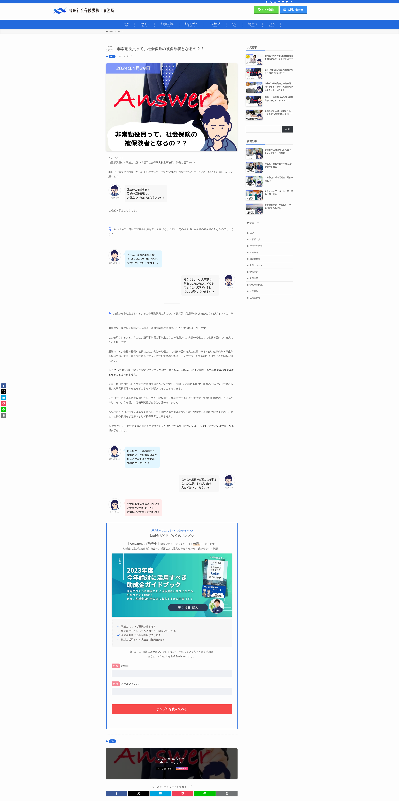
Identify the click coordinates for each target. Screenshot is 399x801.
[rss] (287, 1)
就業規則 (254, 291)
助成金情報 (255, 259)
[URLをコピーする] (227, 793)
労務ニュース (256, 265)
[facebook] (267, 1)
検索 (287, 129)
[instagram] (275, 1)
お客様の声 (255, 239)
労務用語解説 (256, 285)
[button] (116, 793)
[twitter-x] (271, 1)
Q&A (112, 56)
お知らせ (254, 252)
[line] (279, 1)
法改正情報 (255, 297)
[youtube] (283, 1)
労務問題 (254, 272)
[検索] (291, 1)
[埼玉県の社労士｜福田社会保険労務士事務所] (83, 10)
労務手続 (254, 278)
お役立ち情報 (256, 246)
